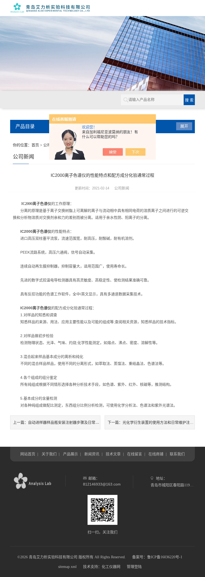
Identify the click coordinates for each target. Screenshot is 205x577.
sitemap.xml (67, 567)
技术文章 (113, 454)
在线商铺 (155, 454)
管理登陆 (134, 567)
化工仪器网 (111, 567)
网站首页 (27, 454)
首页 (35, 145)
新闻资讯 (91, 454)
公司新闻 (121, 188)
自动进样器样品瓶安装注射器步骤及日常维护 (65, 422)
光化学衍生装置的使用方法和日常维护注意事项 (162, 422)
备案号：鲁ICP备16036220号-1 (157, 557)
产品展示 (70, 454)
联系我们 (177, 454)
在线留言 (134, 454)
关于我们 (49, 454)
